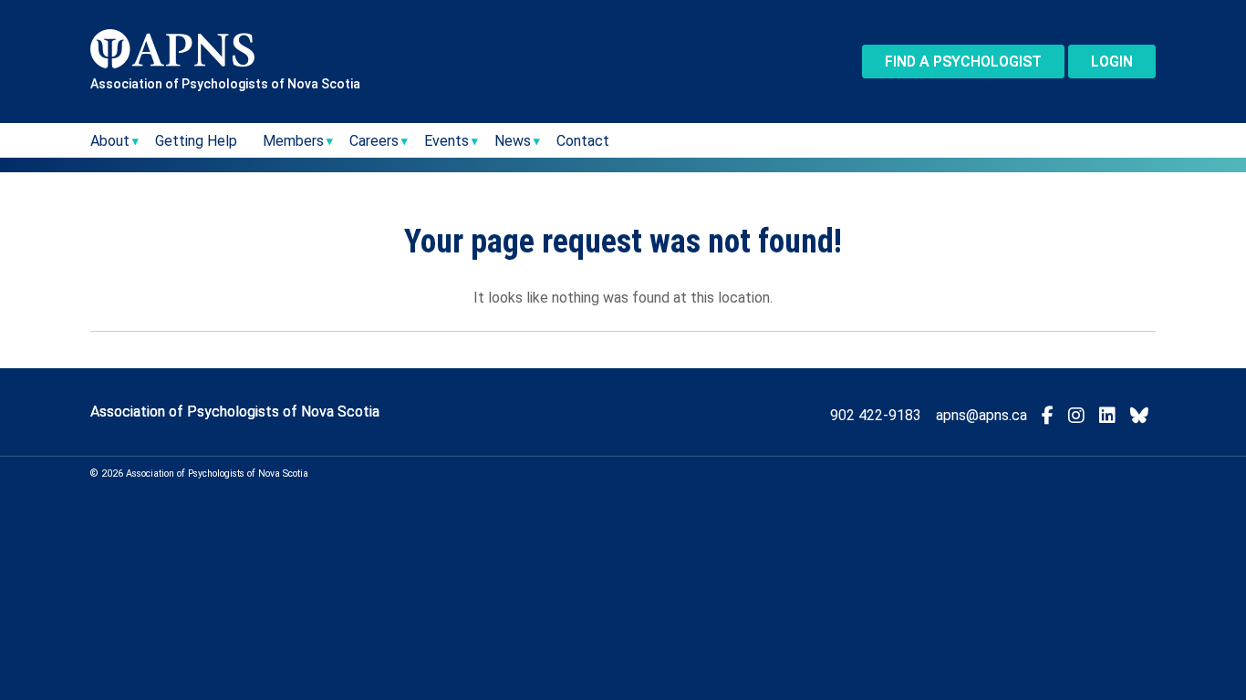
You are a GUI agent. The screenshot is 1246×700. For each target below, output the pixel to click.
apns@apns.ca (981, 415)
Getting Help (196, 140)
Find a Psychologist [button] (963, 61)
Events (446, 140)
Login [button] (1112, 61)
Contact (582, 140)
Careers (374, 140)
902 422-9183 (875, 415)
